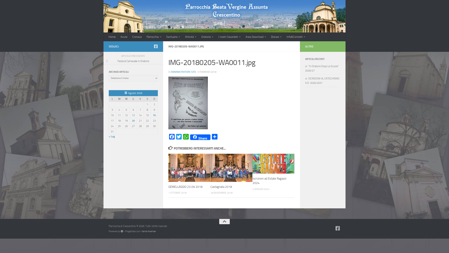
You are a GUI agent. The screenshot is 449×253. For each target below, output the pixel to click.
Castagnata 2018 (221, 187)
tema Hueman (149, 231)
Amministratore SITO (183, 71)
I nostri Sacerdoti (228, 36)
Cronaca (137, 36)
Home (112, 36)
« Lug (112, 136)
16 (154, 115)
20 (133, 120)
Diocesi (275, 36)
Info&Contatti (295, 36)
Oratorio (206, 36)
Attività (189, 36)
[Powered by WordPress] (122, 231)
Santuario (171, 36)
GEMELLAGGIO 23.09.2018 (185, 187)
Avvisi (123, 36)
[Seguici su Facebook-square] (156, 46)
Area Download (254, 36)
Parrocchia (153, 36)
